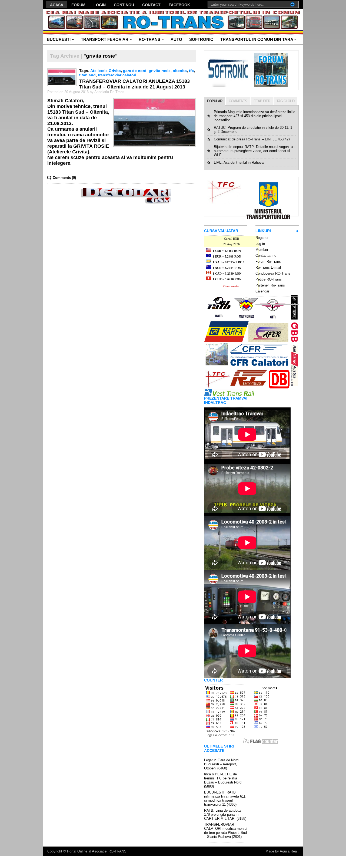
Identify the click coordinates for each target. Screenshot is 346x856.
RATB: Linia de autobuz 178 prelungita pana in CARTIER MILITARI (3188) (225, 814)
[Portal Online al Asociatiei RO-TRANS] (95, 21)
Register (261, 238)
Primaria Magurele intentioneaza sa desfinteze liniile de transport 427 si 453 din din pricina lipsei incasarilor (254, 116)
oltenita (180, 70)
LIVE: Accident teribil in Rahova (239, 162)
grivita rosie (160, 70)
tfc (191, 70)
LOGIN (100, 5)
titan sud (87, 75)
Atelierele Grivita (105, 70)
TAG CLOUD (285, 101)
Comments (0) (64, 178)
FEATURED (262, 101)
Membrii (261, 250)
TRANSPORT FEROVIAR (106, 39)
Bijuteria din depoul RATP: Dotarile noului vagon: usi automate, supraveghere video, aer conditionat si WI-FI (254, 151)
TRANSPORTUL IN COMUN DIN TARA (258, 39)
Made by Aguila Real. (282, 851)
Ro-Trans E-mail (268, 267)
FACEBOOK (179, 5)
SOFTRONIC (201, 39)
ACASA (56, 5)
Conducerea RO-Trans (272, 273)
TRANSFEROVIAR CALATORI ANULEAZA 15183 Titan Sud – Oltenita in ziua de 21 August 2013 (134, 84)
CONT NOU (124, 5)
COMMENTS (238, 101)
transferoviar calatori (117, 75)
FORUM (78, 5)
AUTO (176, 39)
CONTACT (151, 5)
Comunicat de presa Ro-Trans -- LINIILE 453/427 (252, 139)
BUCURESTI (60, 39)
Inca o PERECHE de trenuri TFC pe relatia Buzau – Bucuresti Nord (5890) (222, 780)
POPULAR (214, 101)
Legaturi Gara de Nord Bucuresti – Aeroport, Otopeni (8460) (221, 764)
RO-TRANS (151, 39)
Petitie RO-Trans (268, 279)
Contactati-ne (265, 255)
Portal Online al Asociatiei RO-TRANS (97, 851)
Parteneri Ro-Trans (270, 285)
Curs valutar (231, 286)
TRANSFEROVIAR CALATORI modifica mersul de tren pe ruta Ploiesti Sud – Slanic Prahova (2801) (225, 830)
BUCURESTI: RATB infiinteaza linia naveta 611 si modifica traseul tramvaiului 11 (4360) (224, 798)
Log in (260, 244)
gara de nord (135, 70)
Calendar (262, 291)
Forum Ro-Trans (268, 261)
